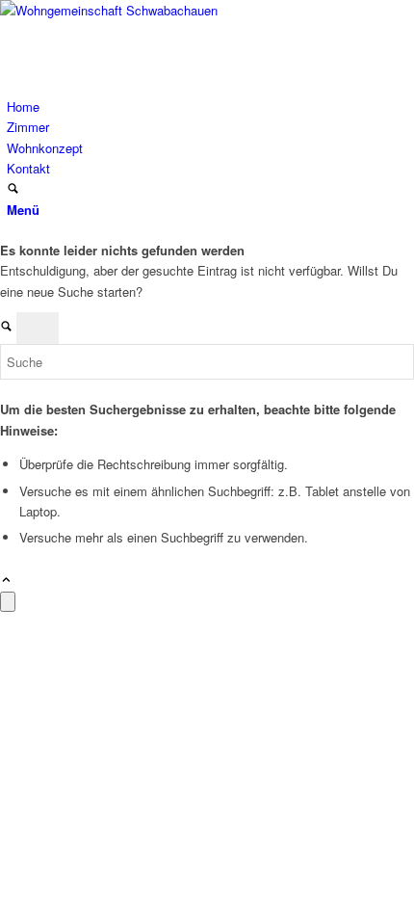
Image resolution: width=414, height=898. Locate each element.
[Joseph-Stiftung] (144, 10)
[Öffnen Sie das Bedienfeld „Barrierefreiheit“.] (7, 602)
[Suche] (13, 189)
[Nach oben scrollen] (6, 580)
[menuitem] (210, 106)
